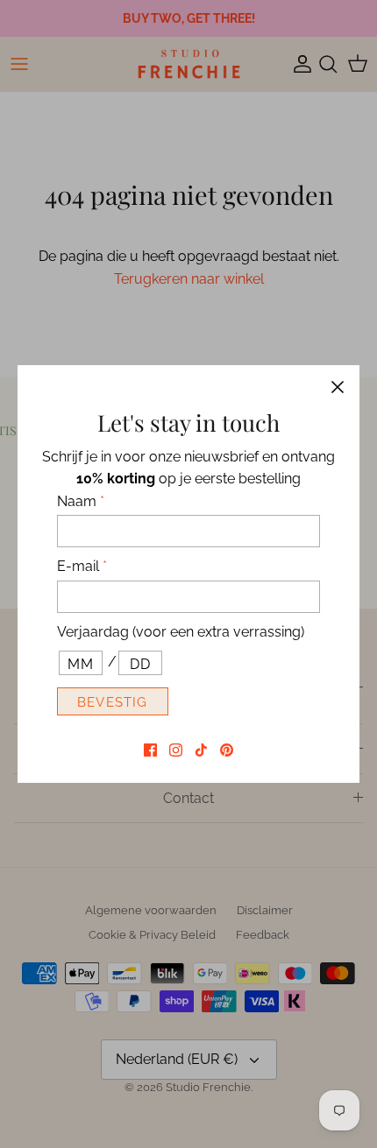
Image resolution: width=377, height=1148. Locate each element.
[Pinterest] (226, 750)
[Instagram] (175, 750)
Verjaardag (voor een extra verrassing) (180, 631)
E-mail (82, 566)
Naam (80, 501)
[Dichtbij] (337, 387)
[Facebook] (150, 750)
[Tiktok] (201, 750)
